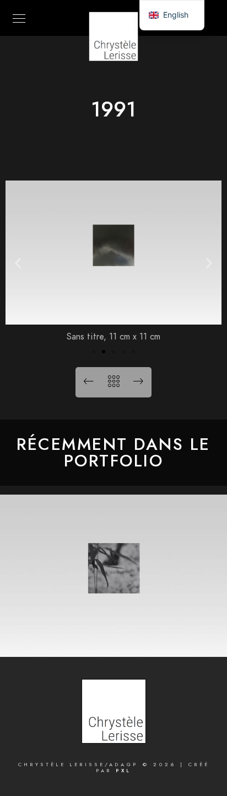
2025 (113, 639)
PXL (123, 770)
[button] (18, 262)
